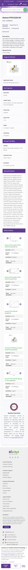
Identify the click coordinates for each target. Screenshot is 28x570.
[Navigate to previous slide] (8, 238)
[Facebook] (15, 457)
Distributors (6, 475)
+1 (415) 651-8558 (11, 539)
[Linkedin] (10, 457)
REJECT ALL (16, 566)
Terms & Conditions (7, 501)
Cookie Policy (6, 506)
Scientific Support (7, 477)
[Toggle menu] (2, 4)
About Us (5, 486)
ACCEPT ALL (6, 566)
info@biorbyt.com (9, 532)
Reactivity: (8, 250)
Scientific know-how (7, 466)
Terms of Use (6, 499)
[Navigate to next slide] (20, 238)
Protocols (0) (15, 28)
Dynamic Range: (8, 253)
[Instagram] (18, 457)
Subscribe (6, 527)
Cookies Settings (23, 566)
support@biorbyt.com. (17, 437)
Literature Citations (7, 464)
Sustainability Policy (7, 510)
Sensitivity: (8, 257)
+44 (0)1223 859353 (12, 537)
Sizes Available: (8, 261)
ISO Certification (7, 488)
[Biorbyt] (14, 452)
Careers (5, 493)
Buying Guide (19, 435)
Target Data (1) (14, 25)
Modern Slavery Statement (9, 508)
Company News (6, 490)
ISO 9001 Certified (9, 1)
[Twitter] (13, 457)
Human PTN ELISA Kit (11, 311)
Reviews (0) (5, 31)
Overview (5, 25)
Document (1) (6, 28)
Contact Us (5, 483)
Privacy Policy (6, 503)
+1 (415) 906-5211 (11, 535)
